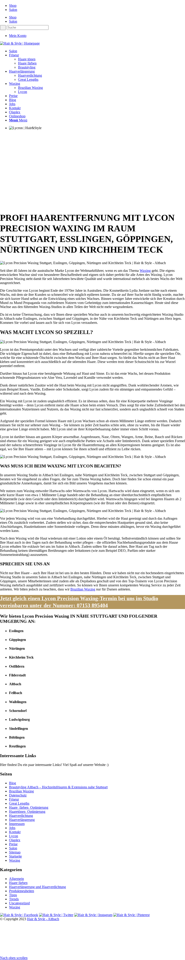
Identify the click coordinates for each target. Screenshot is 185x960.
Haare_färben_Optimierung (28, 807)
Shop (12, 5)
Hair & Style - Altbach (43, 919)
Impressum (17, 824)
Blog (12, 783)
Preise (13, 844)
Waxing (145, 271)
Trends (14, 899)
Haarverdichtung (21, 816)
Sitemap (15, 852)
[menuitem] (97, 51)
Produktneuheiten (21, 891)
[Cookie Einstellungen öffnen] (34, 954)
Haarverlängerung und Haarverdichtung (37, 887)
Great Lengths (19, 803)
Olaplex (14, 840)
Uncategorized (19, 903)
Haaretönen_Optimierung (27, 811)
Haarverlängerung (22, 820)
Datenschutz (18, 795)
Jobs (12, 828)
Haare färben (18, 883)
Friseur (14, 799)
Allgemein (16, 879)
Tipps (13, 895)
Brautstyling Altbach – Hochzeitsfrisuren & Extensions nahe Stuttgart (58, 787)
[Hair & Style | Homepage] (20, 43)
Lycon (13, 836)
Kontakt (15, 832)
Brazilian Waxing (82, 589)
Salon (13, 10)
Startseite (15, 856)
